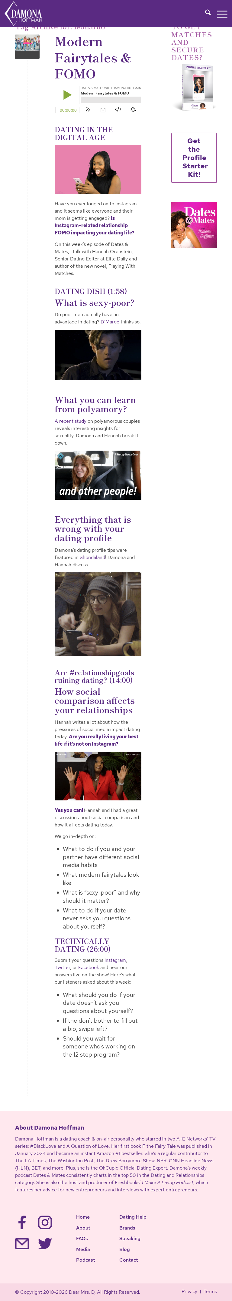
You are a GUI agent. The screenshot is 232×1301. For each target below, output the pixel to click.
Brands (127, 1228)
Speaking (129, 1238)
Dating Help (133, 1217)
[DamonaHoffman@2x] (29, 13)
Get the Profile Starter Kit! (195, 157)
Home (83, 1217)
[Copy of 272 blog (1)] (27, 47)
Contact (128, 1260)
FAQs (82, 1238)
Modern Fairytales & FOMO (93, 56)
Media (83, 1249)
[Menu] (219, 13)
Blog (124, 1249)
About (83, 1228)
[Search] (205, 13)
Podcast (85, 1260)
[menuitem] (205, 13)
